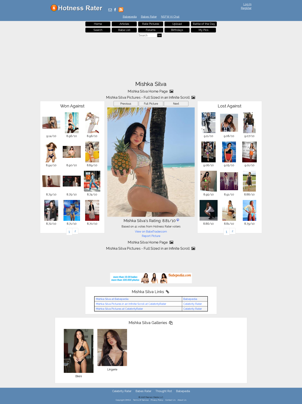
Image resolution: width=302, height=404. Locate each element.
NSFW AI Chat (170, 16)
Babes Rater (149, 16)
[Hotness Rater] (78, 10)
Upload (177, 24)
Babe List (124, 30)
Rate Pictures (150, 24)
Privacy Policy (157, 400)
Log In (247, 4)
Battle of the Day (204, 24)
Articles (124, 24)
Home (98, 24)
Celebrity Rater (192, 303)
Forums (151, 30)
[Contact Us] (110, 10)
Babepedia (130, 16)
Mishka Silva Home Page (148, 91)
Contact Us (170, 400)
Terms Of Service (141, 400)
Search (98, 30)
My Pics (203, 30)
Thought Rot (163, 391)
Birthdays (177, 30)
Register (246, 8)
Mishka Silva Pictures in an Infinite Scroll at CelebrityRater (131, 303)
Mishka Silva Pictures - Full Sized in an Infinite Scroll (148, 97)
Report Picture (151, 236)
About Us (182, 400)
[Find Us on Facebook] (115, 10)
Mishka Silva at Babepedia (112, 299)
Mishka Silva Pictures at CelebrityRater (119, 308)
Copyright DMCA (123, 400)
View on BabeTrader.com (151, 231)
